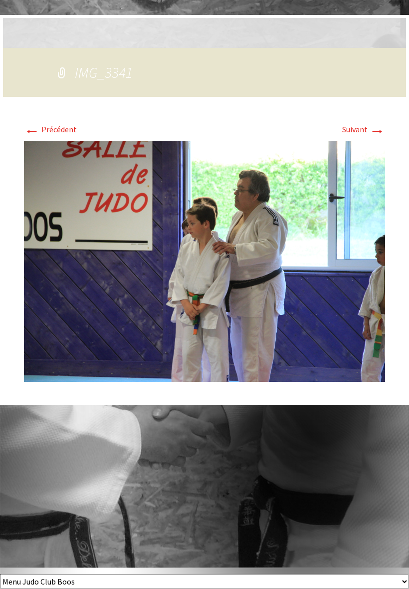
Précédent (50, 129)
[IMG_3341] (204, 260)
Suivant (363, 129)
